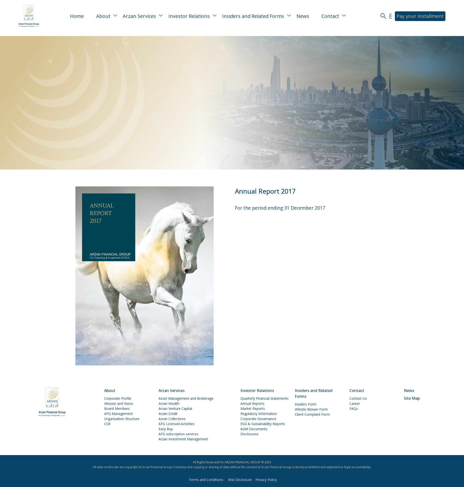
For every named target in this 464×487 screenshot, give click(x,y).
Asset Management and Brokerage (186, 398)
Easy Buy (166, 429)
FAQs (353, 408)
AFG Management (118, 413)
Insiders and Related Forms (253, 16)
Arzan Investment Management (183, 439)
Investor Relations (189, 16)
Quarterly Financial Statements (264, 398)
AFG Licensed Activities (177, 423)
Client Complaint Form (312, 414)
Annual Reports (252, 403)
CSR (107, 423)
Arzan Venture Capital (175, 408)
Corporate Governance (258, 418)
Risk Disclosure (240, 479)
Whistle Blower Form (311, 409)
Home (77, 16)
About (103, 16)
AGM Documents (254, 429)
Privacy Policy (266, 479)
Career (354, 403)
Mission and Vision (118, 403)
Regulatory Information (258, 413)
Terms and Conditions (206, 479)
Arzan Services (139, 16)
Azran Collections (172, 418)
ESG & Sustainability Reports (262, 423)
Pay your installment (420, 16)
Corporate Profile (117, 398)
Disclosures (249, 434)
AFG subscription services (178, 434)
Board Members (117, 408)
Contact (330, 16)
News (303, 16)
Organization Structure (121, 418)
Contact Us (358, 398)
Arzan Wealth (169, 403)
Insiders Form (305, 404)
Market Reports (252, 408)
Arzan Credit (168, 413)
